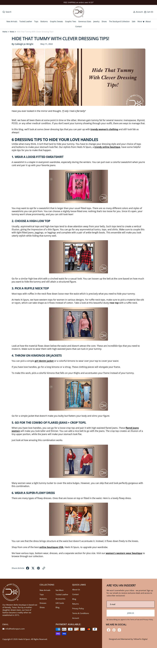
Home (4, 31)
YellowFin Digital (140, 639)
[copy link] (43, 568)
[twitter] (33, 568)
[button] (138, 12)
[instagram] (119, 630)
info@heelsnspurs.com (15, 628)
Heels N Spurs (24, 639)
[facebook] (27, 568)
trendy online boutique (107, 146)
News (12, 31)
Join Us (130, 613)
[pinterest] (38, 568)
